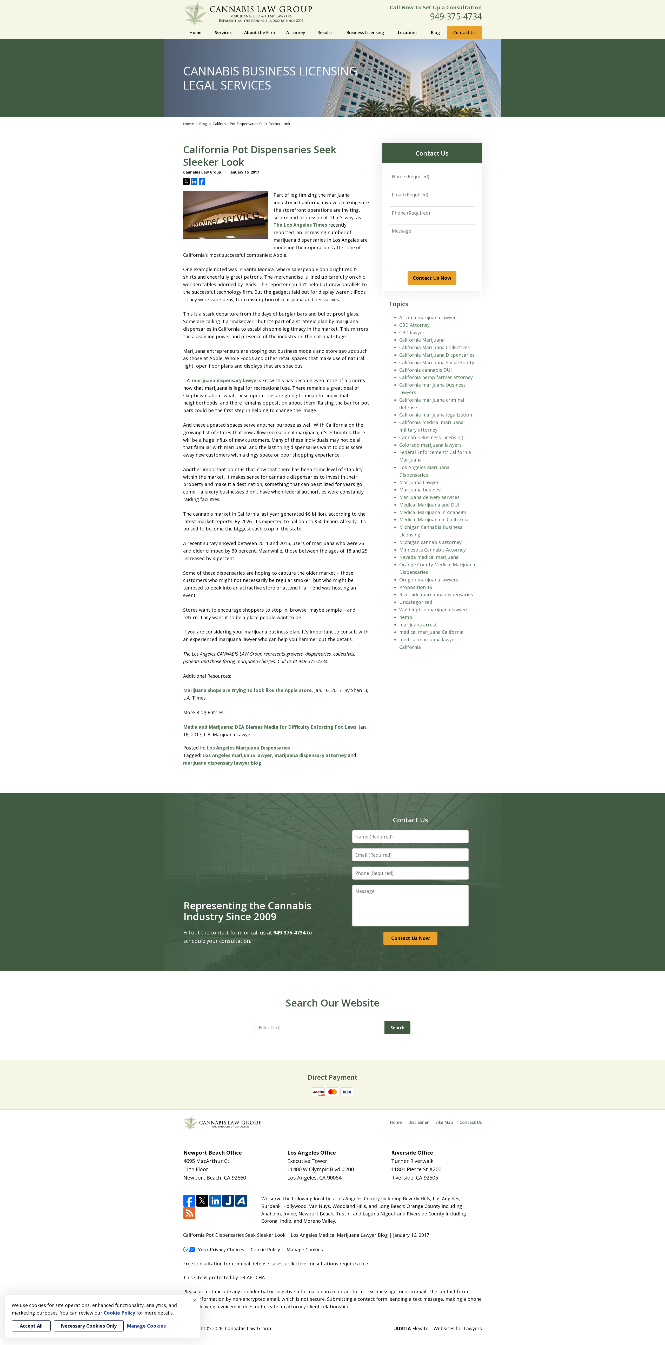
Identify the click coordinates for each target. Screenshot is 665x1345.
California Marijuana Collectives (434, 347)
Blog (435, 32)
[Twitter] (202, 1201)
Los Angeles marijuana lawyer (237, 755)
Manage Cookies (305, 1249)
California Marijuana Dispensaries (437, 355)
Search (397, 1027)
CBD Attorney (414, 325)
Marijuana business (421, 489)
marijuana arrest (418, 625)
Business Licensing (365, 32)
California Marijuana (421, 340)
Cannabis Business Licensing (431, 437)
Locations (407, 32)
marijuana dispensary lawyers (226, 380)
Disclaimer (418, 1122)
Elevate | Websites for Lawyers (438, 1328)
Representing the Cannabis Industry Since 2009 (247, 911)
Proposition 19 (415, 587)
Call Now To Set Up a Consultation (436, 7)
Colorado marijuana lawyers (430, 445)
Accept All (31, 1326)
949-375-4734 (456, 16)
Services (223, 32)
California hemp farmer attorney (436, 377)
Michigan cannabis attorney (430, 542)
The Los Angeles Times (300, 225)
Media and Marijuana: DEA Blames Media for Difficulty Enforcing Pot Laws (269, 727)
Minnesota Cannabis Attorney (432, 550)
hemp (405, 617)
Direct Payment (332, 1077)
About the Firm (259, 32)
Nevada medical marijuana (428, 557)
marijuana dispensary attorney (311, 755)
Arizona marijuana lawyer (427, 317)
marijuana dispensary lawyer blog (222, 763)
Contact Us (464, 32)
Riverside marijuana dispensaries (436, 594)
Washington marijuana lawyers (433, 609)
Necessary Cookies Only (89, 1326)
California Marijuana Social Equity (436, 362)
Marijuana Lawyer (419, 482)
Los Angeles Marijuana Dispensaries (248, 748)
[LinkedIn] (215, 1201)
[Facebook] (189, 1201)
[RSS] (189, 1213)
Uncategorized (415, 602)
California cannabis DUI (425, 370)
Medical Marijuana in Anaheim (432, 512)
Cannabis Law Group (248, 1328)
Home (196, 32)
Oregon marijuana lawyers (428, 580)
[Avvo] (241, 1201)
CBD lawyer (411, 332)
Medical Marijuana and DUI (429, 505)
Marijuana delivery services (429, 497)
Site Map (444, 1122)
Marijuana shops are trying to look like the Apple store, (248, 690)
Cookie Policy (265, 1249)
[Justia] (228, 1201)
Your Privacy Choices (221, 1249)
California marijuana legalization (435, 415)
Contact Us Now (432, 278)
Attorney (295, 32)
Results (324, 32)
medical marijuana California (431, 632)
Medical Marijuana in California (433, 519)
